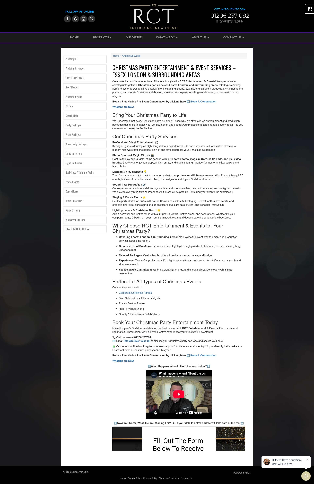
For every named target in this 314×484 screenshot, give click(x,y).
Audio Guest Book (74, 201)
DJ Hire (69, 106)
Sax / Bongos (72, 87)
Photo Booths (72, 182)
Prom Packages (73, 135)
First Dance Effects (75, 78)
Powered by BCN (242, 472)
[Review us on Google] (75, 18)
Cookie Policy (135, 478)
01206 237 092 (229, 15)
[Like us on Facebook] (67, 18)
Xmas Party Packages (76, 144)
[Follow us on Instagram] (83, 18)
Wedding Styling (74, 97)
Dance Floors (72, 191)
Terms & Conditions (169, 478)
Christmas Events (131, 55)
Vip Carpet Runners (75, 220)
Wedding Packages (75, 68)
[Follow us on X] (91, 18)
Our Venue (134, 37)
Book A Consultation (203, 101)
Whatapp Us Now (123, 107)
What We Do (166, 37)
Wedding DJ (72, 59)
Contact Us (232, 37)
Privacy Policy (150, 478)
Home (74, 37)
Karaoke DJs (72, 116)
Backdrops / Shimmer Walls (80, 172)
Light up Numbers (74, 163)
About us (199, 37)
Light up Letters (74, 154)
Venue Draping (73, 210)
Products (101, 37)
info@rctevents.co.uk (229, 21)
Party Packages (73, 125)
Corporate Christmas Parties (135, 293)
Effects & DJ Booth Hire (77, 229)
